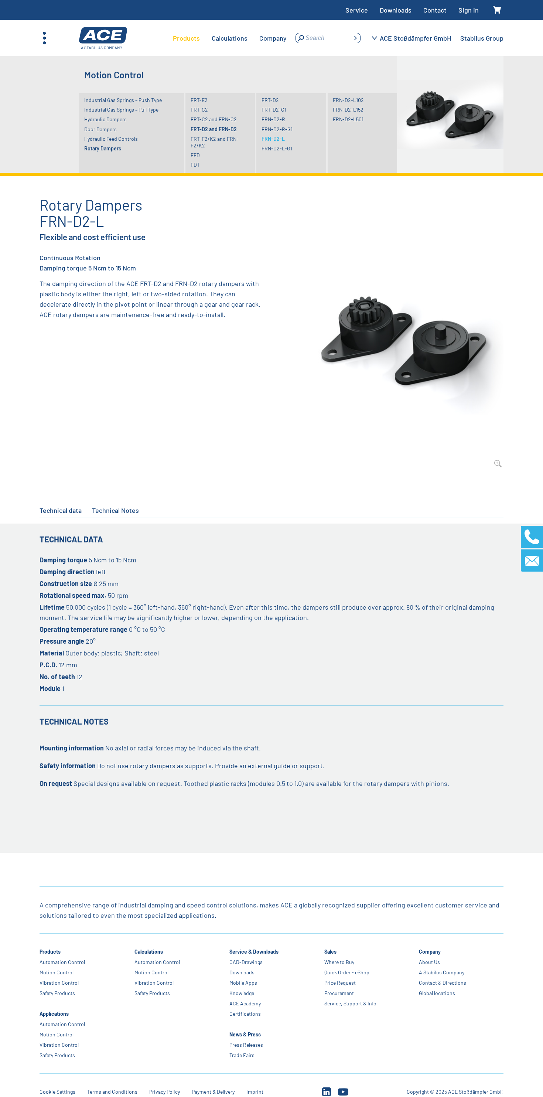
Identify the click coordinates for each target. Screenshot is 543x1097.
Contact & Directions (442, 983)
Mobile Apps (243, 983)
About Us (429, 962)
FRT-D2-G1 (274, 109)
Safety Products (57, 993)
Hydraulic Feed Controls (111, 139)
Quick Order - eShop (346, 972)
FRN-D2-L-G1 (277, 148)
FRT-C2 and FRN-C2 (214, 119)
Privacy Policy (164, 1092)
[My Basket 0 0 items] (497, 10)
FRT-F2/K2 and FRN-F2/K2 (215, 142)
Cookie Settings (57, 1092)
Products (50, 951)
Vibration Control (59, 983)
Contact (435, 10)
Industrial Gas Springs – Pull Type (121, 109)
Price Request (339, 983)
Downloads (395, 10)
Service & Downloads (254, 951)
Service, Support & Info (350, 1003)
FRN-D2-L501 (348, 119)
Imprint (254, 1092)
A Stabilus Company (441, 972)
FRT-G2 (199, 109)
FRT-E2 (199, 100)
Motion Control (57, 972)
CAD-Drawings (246, 962)
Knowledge (241, 993)
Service (356, 10)
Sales (330, 951)
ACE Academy (245, 1003)
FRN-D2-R (273, 119)
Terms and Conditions (112, 1092)
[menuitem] (186, 38)
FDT (195, 164)
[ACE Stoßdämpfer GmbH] (103, 38)
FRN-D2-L (273, 139)
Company (430, 951)
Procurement (339, 993)
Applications (54, 1014)
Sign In (468, 10)
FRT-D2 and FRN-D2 (214, 129)
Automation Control (62, 962)
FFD (195, 155)
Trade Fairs (242, 1055)
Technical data (61, 510)
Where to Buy (339, 962)
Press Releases (246, 1045)
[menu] (230, 38)
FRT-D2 (270, 100)
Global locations (437, 993)
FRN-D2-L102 (348, 100)
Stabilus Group (481, 38)
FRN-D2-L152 (348, 109)
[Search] (355, 38)
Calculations (148, 951)
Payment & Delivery (213, 1092)
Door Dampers (100, 129)
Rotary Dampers (102, 148)
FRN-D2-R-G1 (277, 129)
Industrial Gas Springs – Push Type (123, 100)
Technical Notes (115, 510)
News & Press (245, 1034)
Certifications (245, 1014)
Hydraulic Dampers (105, 119)
